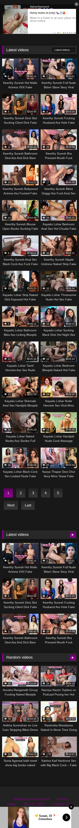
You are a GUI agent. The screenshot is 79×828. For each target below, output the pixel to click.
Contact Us (60, 804)
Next (10, 505)
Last (28, 505)
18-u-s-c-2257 (34, 804)
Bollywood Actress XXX (32, 799)
